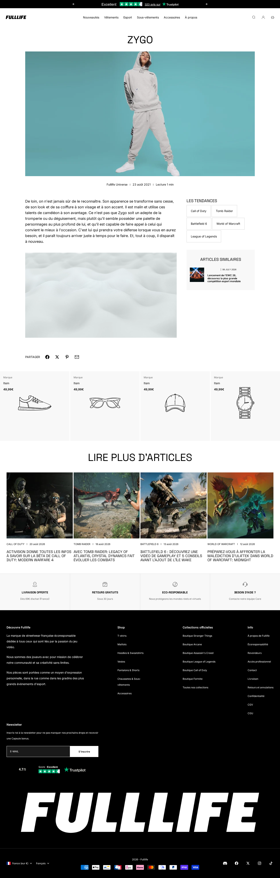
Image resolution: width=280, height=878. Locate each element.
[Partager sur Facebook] (47, 357)
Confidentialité (256, 696)
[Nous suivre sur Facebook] (236, 863)
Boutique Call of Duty (195, 670)
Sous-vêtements (148, 17)
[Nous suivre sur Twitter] (248, 863)
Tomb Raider (224, 211)
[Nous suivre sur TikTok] (271, 863)
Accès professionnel (259, 661)
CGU (250, 713)
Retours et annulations (260, 687)
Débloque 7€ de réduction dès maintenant (140, 6)
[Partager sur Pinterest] (67, 357)
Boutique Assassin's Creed (198, 653)
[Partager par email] (76, 357)
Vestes (121, 661)
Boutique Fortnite (193, 678)
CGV (250, 704)
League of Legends (204, 236)
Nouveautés (91, 17)
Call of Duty (198, 211)
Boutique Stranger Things (197, 635)
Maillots (121, 644)
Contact (252, 670)
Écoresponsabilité (258, 644)
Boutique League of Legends (199, 661)
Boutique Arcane (192, 644)
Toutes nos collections (195, 687)
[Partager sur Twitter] (57, 357)
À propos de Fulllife (259, 635)
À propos (191, 17)
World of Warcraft (228, 223)
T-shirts (121, 635)
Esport (127, 17)
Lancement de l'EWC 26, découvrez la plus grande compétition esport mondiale (224, 278)
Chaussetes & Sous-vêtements (129, 681)
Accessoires (172, 17)
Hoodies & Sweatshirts (130, 653)
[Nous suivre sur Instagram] (259, 863)
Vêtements (111, 17)
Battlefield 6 (199, 223)
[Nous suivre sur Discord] (225, 863)
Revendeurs (255, 653)
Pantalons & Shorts (128, 670)
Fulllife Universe (117, 184)
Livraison (253, 678)
